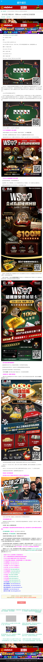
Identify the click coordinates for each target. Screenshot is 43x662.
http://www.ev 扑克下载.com (14, 567)
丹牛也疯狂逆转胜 (12, 533)
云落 (36, 660)
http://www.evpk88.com (15, 571)
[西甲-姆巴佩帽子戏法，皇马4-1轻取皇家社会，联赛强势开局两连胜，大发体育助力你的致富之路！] (11, 629)
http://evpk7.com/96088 (27, 546)
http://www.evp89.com (11, 35)
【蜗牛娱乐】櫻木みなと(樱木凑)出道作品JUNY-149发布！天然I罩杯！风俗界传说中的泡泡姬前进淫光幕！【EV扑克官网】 (32, 611)
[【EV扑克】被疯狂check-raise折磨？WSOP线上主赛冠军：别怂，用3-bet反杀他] (11, 618)
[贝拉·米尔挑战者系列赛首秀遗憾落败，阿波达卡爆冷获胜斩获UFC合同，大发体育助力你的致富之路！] (32, 629)
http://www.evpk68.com (15, 572)
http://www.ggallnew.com (16, 590)
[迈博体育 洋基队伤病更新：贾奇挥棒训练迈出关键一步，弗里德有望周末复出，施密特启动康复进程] (32, 618)
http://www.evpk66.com (14, 569)
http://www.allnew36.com (15, 583)
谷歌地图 (25, 660)
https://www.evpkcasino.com (14, 580)
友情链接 (17, 660)
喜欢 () (22, 602)
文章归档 (21, 660)
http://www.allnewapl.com (14, 589)
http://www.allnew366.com (16, 585)
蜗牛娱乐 (9, 17)
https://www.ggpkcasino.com (14, 581)
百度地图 (29, 660)
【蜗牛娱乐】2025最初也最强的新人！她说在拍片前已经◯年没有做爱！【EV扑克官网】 (11, 610)
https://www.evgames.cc (13, 578)
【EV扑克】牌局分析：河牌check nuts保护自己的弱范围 (18, 14)
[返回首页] (1, 11)
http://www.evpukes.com (13, 576)
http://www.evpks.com (14, 562)
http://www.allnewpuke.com (17, 587)
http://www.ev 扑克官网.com (14, 565)
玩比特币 (4, 11)
